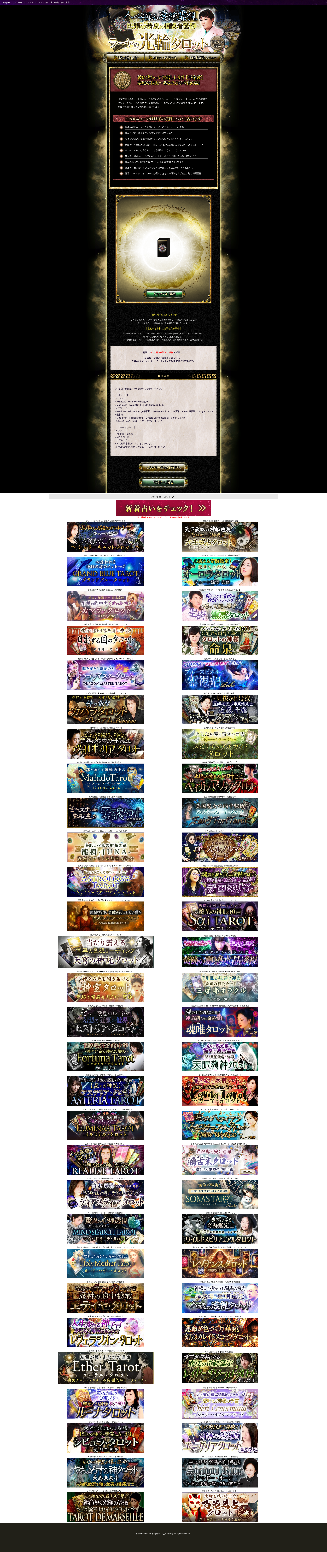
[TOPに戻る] (217, 43)
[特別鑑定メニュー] (203, 57)
